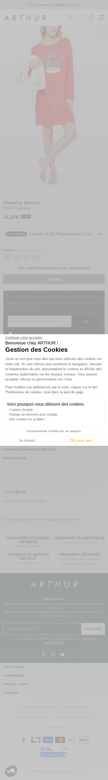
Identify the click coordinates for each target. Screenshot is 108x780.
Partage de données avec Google (33, 414)
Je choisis (27, 440)
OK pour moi (81, 440)
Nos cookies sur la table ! (27, 419)
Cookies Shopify (21, 410)
